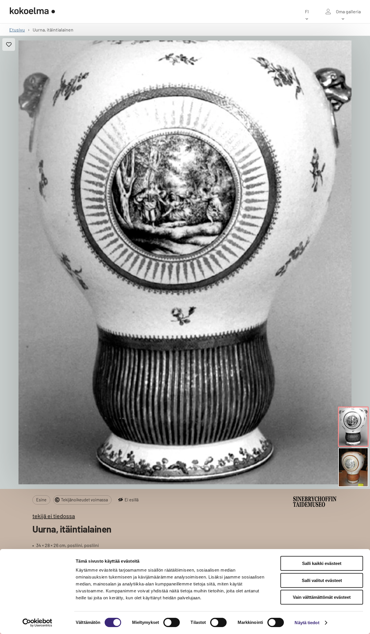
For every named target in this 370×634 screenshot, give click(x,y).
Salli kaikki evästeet (321, 563)
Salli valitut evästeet (322, 580)
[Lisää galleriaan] (8, 44)
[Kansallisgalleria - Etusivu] (32, 12)
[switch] (171, 622)
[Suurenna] (185, 262)
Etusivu (17, 29)
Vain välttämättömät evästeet (322, 597)
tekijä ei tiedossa (53, 515)
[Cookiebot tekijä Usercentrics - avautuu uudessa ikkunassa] (37, 622)
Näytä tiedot (307, 622)
